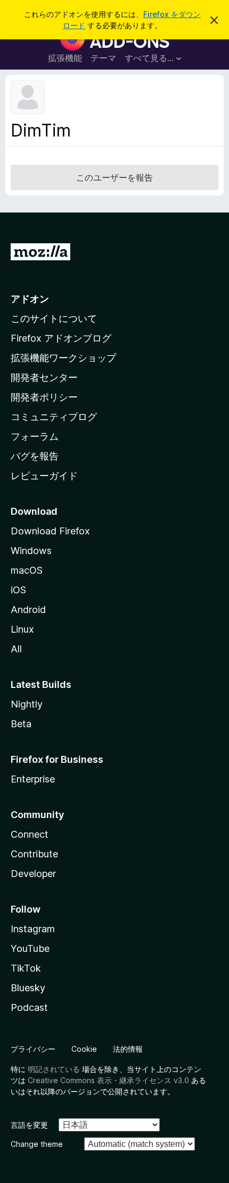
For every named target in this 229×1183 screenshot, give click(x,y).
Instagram (33, 928)
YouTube (30, 948)
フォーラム (35, 436)
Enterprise (33, 779)
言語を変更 (29, 1124)
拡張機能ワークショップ (63, 357)
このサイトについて (54, 318)
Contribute (34, 853)
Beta (21, 723)
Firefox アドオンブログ (61, 338)
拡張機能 (65, 58)
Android (28, 609)
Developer (33, 873)
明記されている (54, 1069)
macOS (27, 570)
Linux (22, 629)
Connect (29, 834)
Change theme (37, 1143)
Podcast (29, 1007)
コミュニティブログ (54, 416)
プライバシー (33, 1048)
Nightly (27, 704)
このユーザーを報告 (114, 177)
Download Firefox (50, 531)
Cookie (84, 1048)
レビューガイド (44, 475)
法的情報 (128, 1048)
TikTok (26, 968)
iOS (18, 589)
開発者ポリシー (44, 397)
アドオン (30, 298)
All (16, 648)
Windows (31, 550)
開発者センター (44, 377)
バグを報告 (35, 456)
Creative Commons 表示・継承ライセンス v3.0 (108, 1080)
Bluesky (28, 987)
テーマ (103, 58)
